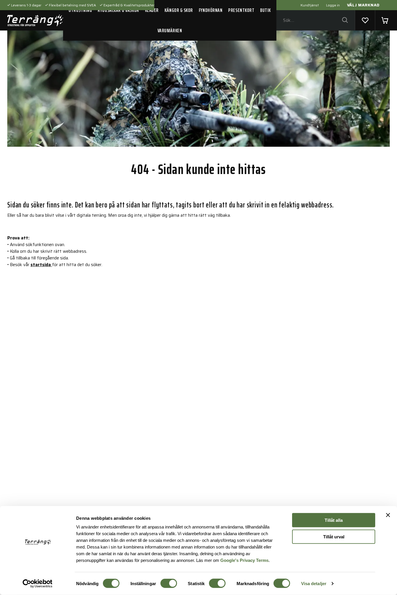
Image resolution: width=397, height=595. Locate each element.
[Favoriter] (365, 20)
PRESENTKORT (241, 10)
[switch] (168, 583)
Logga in (333, 5)
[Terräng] (35, 20)
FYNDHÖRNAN (210, 10)
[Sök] (345, 20)
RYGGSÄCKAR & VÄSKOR (118, 10)
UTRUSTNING (80, 10)
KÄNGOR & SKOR (178, 10)
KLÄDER (152, 10)
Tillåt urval (333, 536)
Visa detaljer (313, 583)
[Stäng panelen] (388, 515)
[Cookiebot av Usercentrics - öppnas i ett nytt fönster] (37, 583)
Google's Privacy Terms (244, 560)
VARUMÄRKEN (170, 30)
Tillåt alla (334, 520)
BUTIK (265, 10)
